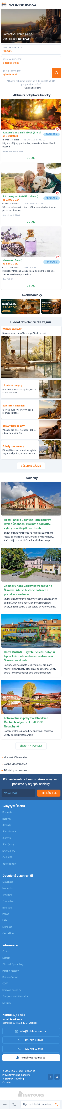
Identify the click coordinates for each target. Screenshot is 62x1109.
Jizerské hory (9, 863)
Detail (31, 158)
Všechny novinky (31, 746)
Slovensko (7, 882)
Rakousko (7, 907)
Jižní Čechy (8, 844)
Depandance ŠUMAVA (11, 215)
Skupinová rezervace (33, 1057)
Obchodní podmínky (12, 964)
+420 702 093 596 (33, 1048)
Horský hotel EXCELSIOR (12, 151)
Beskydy (6, 818)
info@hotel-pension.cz (33, 1031)
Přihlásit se (49, 793)
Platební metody (10, 970)
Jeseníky (7, 825)
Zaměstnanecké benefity (15, 996)
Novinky (6, 1003)
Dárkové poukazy (11, 990)
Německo (7, 927)
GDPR (5, 983)
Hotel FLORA (7, 279)
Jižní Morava (9, 831)
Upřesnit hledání (32, 88)
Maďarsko (7, 888)
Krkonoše (7, 812)
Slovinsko (7, 894)
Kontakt (6, 957)
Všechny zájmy (31, 465)
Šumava (6, 838)
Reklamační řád (10, 977)
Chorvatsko (8, 901)
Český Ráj (7, 857)
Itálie (4, 920)
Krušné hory (8, 851)
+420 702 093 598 (33, 1040)
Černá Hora (8, 933)
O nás (5, 951)
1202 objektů (41, 81)
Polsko (5, 914)
